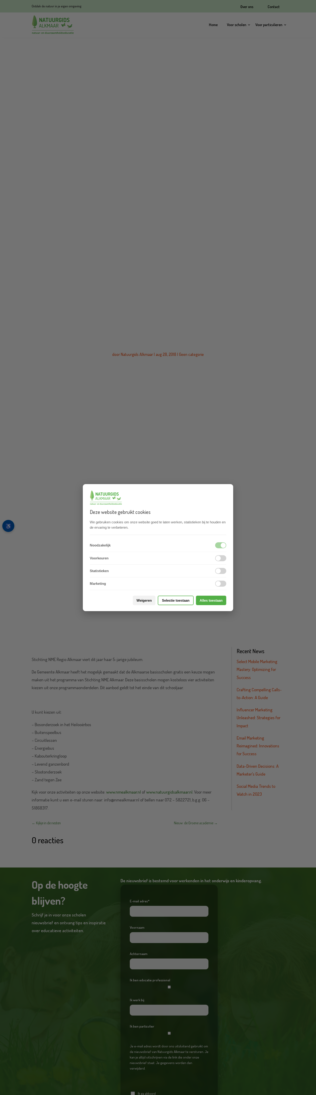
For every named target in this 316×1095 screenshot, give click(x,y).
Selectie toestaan (175, 600)
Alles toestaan (211, 600)
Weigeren (144, 600)
